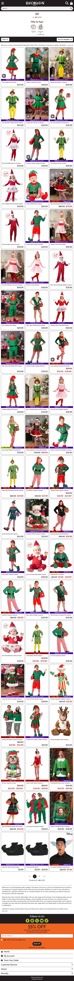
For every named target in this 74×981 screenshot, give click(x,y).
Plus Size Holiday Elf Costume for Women (60, 122)
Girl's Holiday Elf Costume (9, 82)
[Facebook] (27, 921)
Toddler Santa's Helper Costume (59, 490)
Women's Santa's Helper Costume (35, 163)
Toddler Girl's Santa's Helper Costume (36, 739)
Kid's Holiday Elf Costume (9, 325)
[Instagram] (37, 921)
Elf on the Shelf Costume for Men (11, 244)
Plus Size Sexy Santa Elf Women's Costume (60, 534)
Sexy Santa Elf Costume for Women (60, 366)
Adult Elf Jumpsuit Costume (9, 615)
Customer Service (9, 965)
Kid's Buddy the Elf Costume (58, 163)
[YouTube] (42, 921)
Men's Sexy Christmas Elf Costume (35, 325)
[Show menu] (2, 3)
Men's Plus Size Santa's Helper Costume (34, 699)
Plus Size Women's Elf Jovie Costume (12, 285)
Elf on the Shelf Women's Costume (11, 163)
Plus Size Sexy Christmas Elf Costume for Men (61, 615)
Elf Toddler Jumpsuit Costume (34, 490)
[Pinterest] (32, 921)
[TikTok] (46, 921)
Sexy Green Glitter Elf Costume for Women (11, 450)
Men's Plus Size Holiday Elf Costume (12, 366)
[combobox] (35, 8)
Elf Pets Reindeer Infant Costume (59, 739)
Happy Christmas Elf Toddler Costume (61, 450)
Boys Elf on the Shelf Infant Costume (36, 574)
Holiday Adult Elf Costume (33, 82)
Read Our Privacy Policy (37, 947)
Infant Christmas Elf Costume (34, 203)
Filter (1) (5, 39)
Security (4, 973)
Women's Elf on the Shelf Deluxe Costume (59, 325)
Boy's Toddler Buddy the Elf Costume (36, 409)
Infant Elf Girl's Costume (57, 574)
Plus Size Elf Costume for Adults (35, 826)
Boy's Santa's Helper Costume (34, 615)
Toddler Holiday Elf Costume (10, 409)
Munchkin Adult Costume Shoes (10, 867)
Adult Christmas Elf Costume (10, 534)
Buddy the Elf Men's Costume (59, 82)
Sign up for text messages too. (14, 940)
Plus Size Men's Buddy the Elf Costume (12, 122)
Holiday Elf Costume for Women (35, 122)
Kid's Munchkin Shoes (32, 867)
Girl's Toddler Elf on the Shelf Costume (12, 203)
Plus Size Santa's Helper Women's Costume (35, 366)
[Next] (44, 876)
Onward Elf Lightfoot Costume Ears (60, 867)
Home (6, 951)
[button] (71, 3)
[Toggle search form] (67, 3)
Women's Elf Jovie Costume (58, 244)
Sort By (63, 39)
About (4, 969)
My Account (9, 956)
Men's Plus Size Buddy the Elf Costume (12, 490)
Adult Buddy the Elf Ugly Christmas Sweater (60, 783)
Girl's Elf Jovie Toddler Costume (59, 409)
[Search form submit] (71, 8)
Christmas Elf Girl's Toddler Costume (12, 699)
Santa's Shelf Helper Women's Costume (34, 783)
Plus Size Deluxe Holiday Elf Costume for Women (12, 826)
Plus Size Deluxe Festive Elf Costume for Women (61, 203)
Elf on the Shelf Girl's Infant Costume (12, 655)
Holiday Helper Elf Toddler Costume (60, 699)
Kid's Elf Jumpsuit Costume (58, 655)
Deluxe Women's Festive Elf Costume (36, 450)
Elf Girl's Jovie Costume (32, 285)
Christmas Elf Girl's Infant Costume (35, 534)
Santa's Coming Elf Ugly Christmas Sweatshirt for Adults (60, 826)
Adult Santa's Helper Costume (34, 244)
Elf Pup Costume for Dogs (9, 783)
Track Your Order (11, 960)
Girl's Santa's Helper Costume (10, 574)
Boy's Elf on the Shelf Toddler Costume (61, 285)
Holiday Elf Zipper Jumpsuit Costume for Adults (12, 739)
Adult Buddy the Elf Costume (34, 655)
